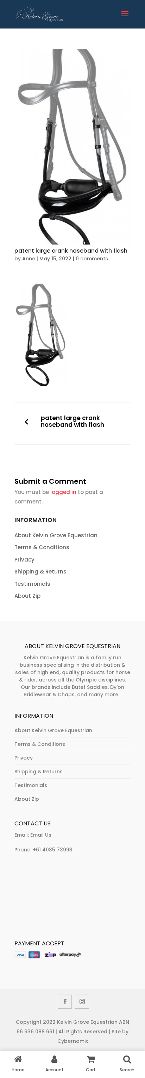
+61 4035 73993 (52, 849)
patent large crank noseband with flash (72, 422)
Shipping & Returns (40, 571)
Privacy (24, 559)
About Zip (27, 596)
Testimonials (32, 584)
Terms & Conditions (41, 547)
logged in (63, 492)
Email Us (40, 834)
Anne (28, 258)
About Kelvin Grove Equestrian (55, 535)
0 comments (92, 258)
